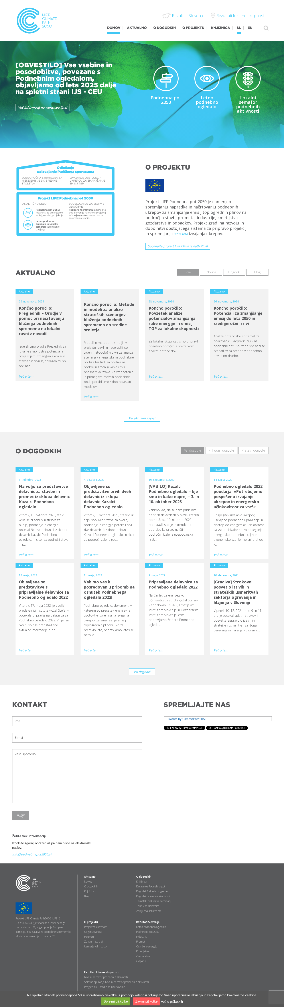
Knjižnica (89, 891)
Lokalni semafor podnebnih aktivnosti (248, 104)
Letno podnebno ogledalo (207, 102)
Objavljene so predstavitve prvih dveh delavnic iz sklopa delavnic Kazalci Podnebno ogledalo (107, 496)
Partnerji (89, 937)
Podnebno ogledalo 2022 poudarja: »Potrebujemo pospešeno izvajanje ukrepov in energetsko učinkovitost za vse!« (238, 496)
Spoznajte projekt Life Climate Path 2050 (178, 246)
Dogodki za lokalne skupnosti (153, 896)
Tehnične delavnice (148, 906)
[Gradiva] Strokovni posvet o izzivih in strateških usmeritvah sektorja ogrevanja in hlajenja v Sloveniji (236, 592)
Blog (86, 896)
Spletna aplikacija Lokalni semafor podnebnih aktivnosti (116, 982)
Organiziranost (93, 932)
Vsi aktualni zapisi (142, 418)
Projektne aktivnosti (95, 927)
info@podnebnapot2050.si (31, 854)
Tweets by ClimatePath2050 (187, 719)
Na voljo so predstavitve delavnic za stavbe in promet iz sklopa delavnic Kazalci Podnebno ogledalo (44, 496)
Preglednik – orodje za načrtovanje (104, 987)
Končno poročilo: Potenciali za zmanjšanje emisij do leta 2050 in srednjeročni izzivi (238, 315)
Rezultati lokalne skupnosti (101, 972)
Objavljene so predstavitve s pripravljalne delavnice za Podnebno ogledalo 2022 (44, 589)
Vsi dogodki (142, 672)
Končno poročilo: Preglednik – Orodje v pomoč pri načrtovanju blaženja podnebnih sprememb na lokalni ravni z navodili (41, 320)
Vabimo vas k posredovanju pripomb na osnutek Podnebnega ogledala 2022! (109, 589)
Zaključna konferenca (149, 911)
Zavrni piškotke (146, 1001)
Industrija (141, 937)
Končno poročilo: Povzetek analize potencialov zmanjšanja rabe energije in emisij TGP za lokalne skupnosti (174, 318)
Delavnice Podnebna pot (150, 886)
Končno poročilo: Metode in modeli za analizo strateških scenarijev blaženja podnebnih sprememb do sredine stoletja (109, 317)
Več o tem (26, 376)
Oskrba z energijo (146, 946)
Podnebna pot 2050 (166, 100)
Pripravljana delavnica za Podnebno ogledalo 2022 (173, 584)
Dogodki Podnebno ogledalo (152, 891)
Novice (88, 881)
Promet (140, 941)
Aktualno (90, 877)
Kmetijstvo (142, 951)
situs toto (181, 234)
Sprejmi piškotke (116, 1001)
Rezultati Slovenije (148, 922)
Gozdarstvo (143, 956)
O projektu (91, 922)
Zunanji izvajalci (93, 941)
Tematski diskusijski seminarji (153, 901)
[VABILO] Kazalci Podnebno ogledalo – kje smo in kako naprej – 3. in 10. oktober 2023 (174, 494)
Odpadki (141, 961)
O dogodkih (91, 886)
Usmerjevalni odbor (96, 946)
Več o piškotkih (172, 1001)
